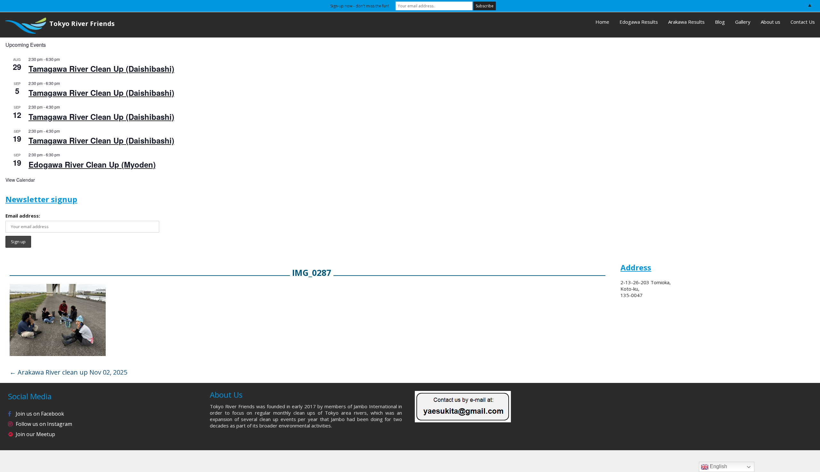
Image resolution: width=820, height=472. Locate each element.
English (718, 466)
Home (602, 22)
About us (770, 22)
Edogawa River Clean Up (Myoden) (92, 164)
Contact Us (803, 22)
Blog (720, 22)
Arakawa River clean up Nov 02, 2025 (68, 372)
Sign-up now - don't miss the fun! (359, 6)
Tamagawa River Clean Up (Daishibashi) (101, 68)
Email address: (22, 215)
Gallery (742, 22)
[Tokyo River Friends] (23, 25)
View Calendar (20, 180)
